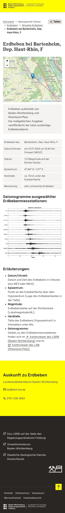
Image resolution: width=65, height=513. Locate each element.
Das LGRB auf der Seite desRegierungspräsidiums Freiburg (26, 435)
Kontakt (8, 493)
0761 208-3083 (16, 398)
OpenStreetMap (46, 101)
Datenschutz (22, 493)
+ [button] (7, 61)
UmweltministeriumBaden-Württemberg (19, 446)
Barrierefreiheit (12, 497)
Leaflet (34, 101)
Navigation (59, 5)
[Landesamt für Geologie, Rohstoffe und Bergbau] (25, 5)
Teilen (57, 21)
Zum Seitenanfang (58, 487)
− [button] (7, 65)
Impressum (38, 493)
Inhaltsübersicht (32, 497)
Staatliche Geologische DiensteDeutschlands (26, 456)
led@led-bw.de (16, 389)
